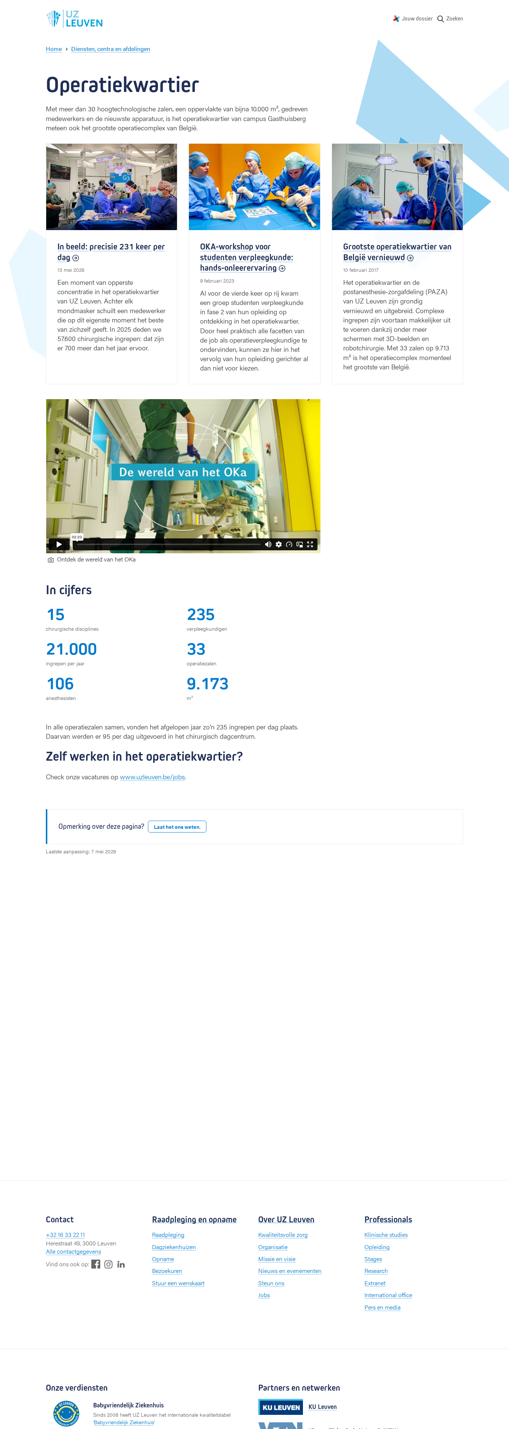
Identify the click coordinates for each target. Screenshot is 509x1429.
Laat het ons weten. (177, 826)
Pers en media (382, 1307)
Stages (373, 1258)
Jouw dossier (417, 18)
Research (376, 1270)
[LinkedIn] (121, 1264)
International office (388, 1294)
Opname (163, 1258)
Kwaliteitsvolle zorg (283, 1234)
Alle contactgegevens (73, 1251)
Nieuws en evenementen (290, 1270)
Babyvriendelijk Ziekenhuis (124, 1422)
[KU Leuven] (280, 1407)
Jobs (264, 1294)
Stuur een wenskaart (178, 1283)
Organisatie (273, 1246)
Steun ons (271, 1283)
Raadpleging (168, 1234)
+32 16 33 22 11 (65, 1234)
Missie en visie (276, 1258)
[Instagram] (108, 1264)
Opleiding (377, 1246)
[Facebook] (95, 1264)
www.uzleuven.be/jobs (152, 776)
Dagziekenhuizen (174, 1246)
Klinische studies (386, 1234)
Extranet (375, 1283)
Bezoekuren (167, 1270)
